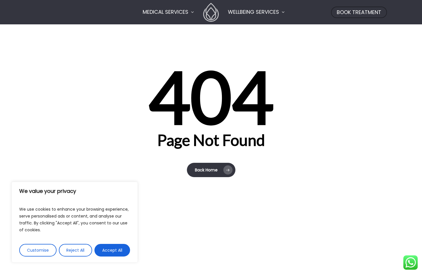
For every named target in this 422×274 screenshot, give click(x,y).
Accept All (112, 250)
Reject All (75, 250)
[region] (74, 222)
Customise (38, 250)
